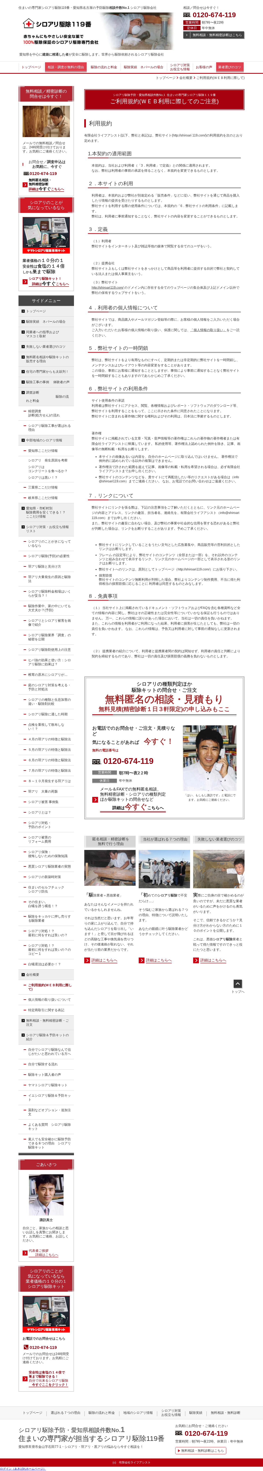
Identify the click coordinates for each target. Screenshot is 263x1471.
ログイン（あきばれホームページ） (23, 1468)
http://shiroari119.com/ (107, 287)
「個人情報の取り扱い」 (208, 330)
